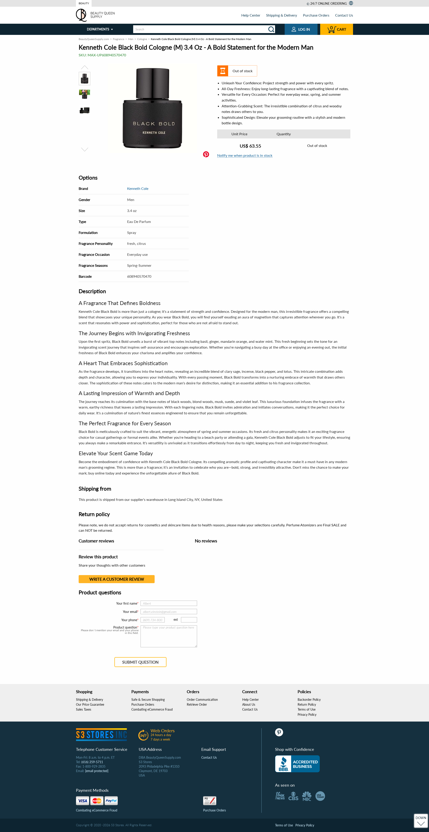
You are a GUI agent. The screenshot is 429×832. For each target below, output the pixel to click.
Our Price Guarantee (90, 704)
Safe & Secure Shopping (148, 699)
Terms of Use (306, 709)
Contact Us (344, 15)
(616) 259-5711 (92, 762)
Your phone (129, 620)
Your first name (126, 603)
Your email (130, 612)
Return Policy (307, 704)
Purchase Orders (316, 15)
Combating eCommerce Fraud (152, 709)
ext (176, 619)
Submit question (140, 662)
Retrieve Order (197, 704)
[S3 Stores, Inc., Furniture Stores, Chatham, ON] (297, 763)
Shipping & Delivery (281, 15)
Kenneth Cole (137, 188)
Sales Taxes (83, 709)
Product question (125, 627)
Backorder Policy (309, 699)
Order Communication (202, 699)
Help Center (250, 15)
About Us (248, 704)
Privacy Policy (307, 714)
